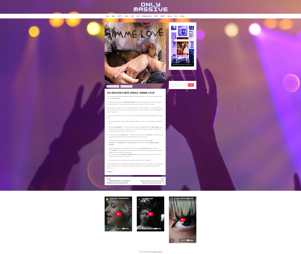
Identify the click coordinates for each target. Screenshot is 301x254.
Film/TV (120, 16)
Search (191, 85)
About (170, 74)
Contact (182, 16)
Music (113, 16)
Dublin (156, 16)
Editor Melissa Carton (113, 86)
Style (132, 16)
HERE (125, 166)
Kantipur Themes (157, 252)
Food (137, 16)
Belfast (163, 16)
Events (126, 16)
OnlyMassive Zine (147, 16)
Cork (175, 16)
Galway (169, 16)
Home (107, 16)
